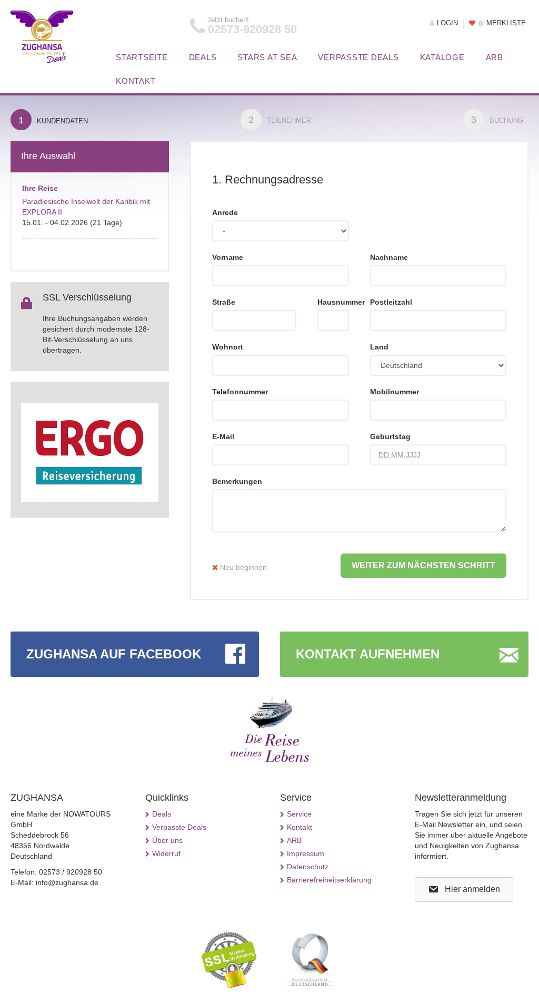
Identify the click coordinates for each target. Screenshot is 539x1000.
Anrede (225, 212)
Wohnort (227, 347)
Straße (223, 302)
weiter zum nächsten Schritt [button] (423, 565)
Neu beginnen (242, 567)
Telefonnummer (240, 391)
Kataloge (442, 57)
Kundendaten (53, 120)
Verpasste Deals (358, 57)
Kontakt (135, 80)
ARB (494, 57)
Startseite (142, 57)
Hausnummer (333, 302)
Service (299, 814)
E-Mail (223, 436)
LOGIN (447, 23)
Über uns (167, 840)
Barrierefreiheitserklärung (329, 880)
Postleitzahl (391, 302)
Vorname (227, 257)
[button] (464, 889)
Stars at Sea (267, 57)
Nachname (389, 257)
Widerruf (166, 853)
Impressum (305, 853)
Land (379, 347)
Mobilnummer (394, 391)
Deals (203, 57)
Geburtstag (390, 436)
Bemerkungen (237, 481)
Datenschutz (307, 866)
